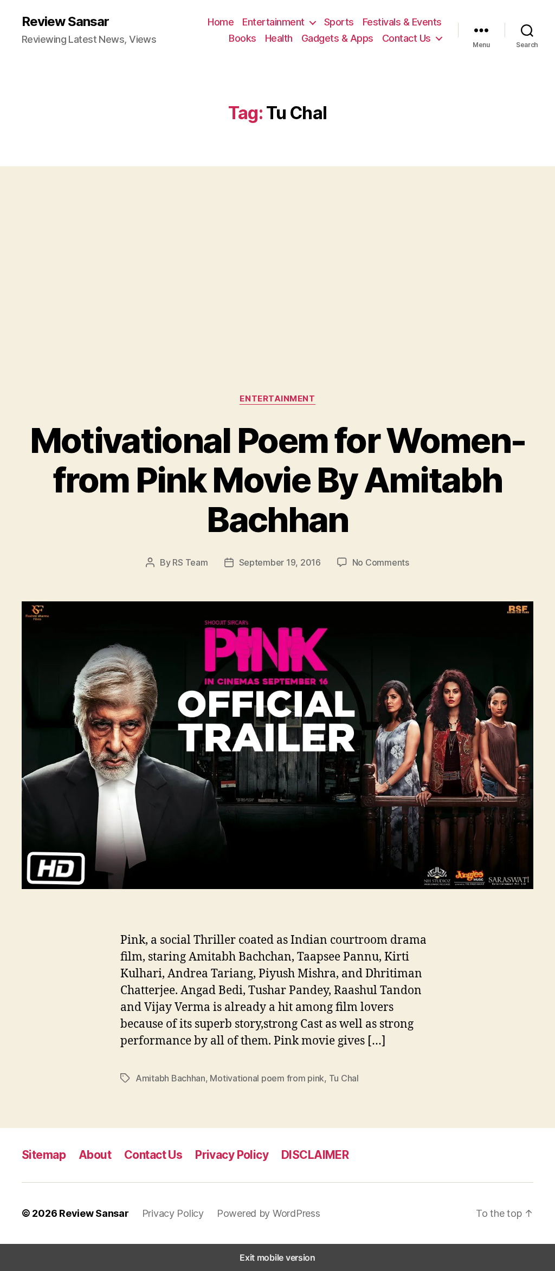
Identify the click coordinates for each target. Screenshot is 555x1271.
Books (242, 38)
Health (279, 38)
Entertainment (273, 22)
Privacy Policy (231, 1155)
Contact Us (406, 38)
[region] (277, 257)
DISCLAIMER (315, 1155)
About (95, 1155)
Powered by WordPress (268, 1213)
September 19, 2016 (280, 562)
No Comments (380, 562)
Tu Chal (344, 1078)
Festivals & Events (402, 22)
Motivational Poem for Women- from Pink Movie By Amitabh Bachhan (278, 479)
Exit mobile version (277, 1257)
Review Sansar (65, 21)
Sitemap (44, 1155)
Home (221, 22)
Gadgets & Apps (337, 38)
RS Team (190, 562)
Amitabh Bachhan (170, 1078)
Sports (339, 22)
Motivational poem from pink (267, 1078)
